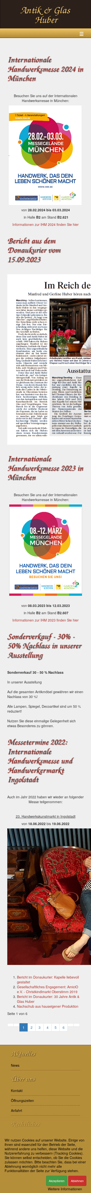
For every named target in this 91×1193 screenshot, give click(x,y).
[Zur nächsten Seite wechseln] (70, 1025)
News (15, 1065)
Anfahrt (16, 1110)
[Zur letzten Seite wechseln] (77, 1025)
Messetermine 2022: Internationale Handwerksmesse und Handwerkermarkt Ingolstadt (39, 761)
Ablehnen (77, 1181)
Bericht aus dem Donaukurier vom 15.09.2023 (33, 250)
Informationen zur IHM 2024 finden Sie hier (45, 224)
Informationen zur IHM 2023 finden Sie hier (45, 620)
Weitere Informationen (65, 1188)
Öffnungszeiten (22, 1100)
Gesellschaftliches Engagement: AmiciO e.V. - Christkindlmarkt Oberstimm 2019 (47, 989)
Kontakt (17, 1090)
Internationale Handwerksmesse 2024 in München (45, 69)
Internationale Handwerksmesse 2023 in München (45, 468)
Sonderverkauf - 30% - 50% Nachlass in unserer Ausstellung (44, 646)
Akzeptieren (57, 1181)
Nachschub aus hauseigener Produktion (47, 1006)
